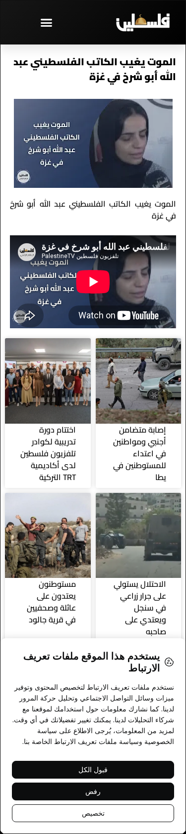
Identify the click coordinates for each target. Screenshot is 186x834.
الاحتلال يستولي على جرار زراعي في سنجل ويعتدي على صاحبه (140, 607)
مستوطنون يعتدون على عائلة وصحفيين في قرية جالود (51, 601)
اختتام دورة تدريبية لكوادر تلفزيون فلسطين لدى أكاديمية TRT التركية (48, 453)
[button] (46, 22)
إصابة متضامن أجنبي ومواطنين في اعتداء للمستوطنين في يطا (139, 453)
